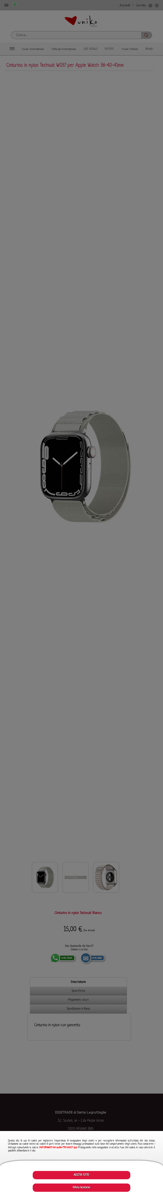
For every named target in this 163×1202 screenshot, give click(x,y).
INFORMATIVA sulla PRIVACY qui (58, 1147)
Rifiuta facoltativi (81, 1187)
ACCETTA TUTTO (81, 1175)
